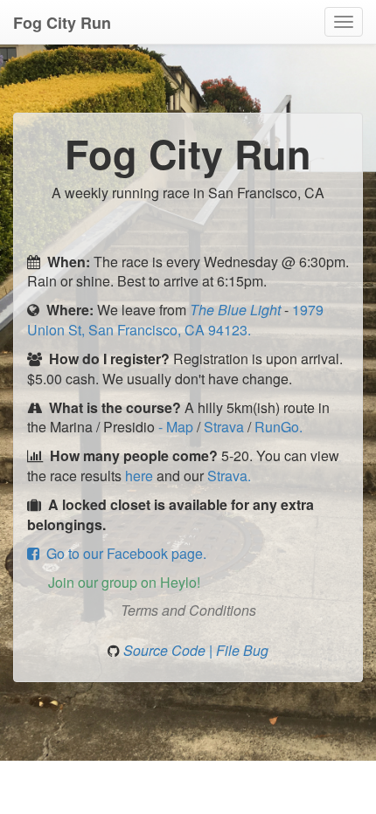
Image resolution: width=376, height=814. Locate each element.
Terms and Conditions (188, 610)
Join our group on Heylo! (120, 582)
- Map (177, 427)
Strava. (229, 476)
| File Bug (238, 650)
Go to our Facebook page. (122, 553)
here (139, 476)
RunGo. (278, 427)
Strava (225, 427)
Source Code (166, 650)
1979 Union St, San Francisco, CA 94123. (175, 320)
